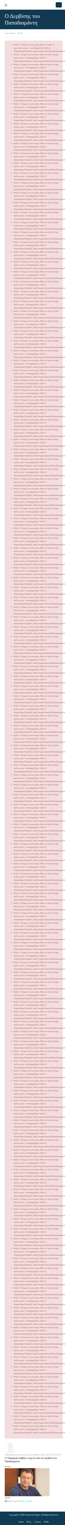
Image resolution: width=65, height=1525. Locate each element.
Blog (29, 1522)
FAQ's (46, 1522)
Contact (37, 1522)
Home (20, 33)
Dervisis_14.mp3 (24, 1501)
